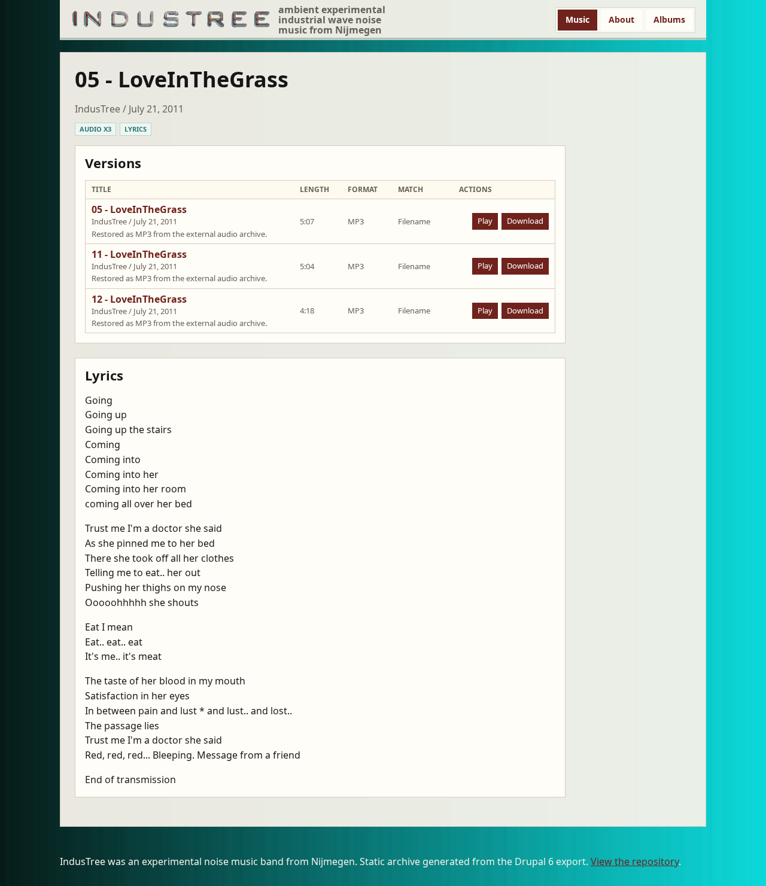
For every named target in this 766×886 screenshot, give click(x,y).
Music (577, 19)
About (621, 19)
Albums (669, 19)
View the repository (635, 861)
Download (525, 220)
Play (485, 220)
